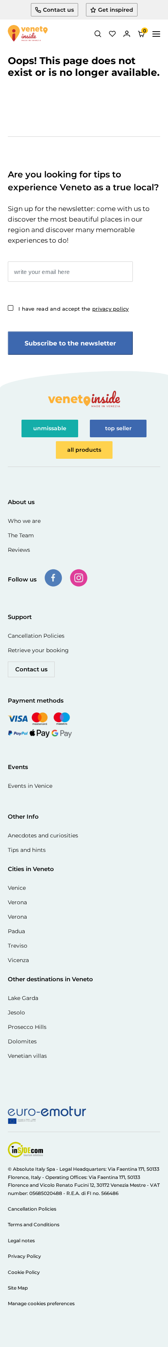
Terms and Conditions (33, 1224)
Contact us (31, 669)
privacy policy (110, 309)
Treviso (17, 945)
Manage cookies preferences (41, 1303)
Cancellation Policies (36, 635)
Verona (17, 902)
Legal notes (21, 1240)
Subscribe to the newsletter (70, 343)
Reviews (19, 549)
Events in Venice (30, 785)
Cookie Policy (24, 1272)
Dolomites (22, 1041)
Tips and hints (27, 849)
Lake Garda (23, 998)
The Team (21, 535)
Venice (17, 887)
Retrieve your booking (38, 650)
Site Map (18, 1288)
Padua (16, 931)
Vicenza (18, 960)
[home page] (28, 34)
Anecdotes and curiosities (43, 835)
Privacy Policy (24, 1256)
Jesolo (16, 1012)
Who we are (24, 520)
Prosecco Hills (27, 1026)
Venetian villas (27, 1055)
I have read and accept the (73, 309)
